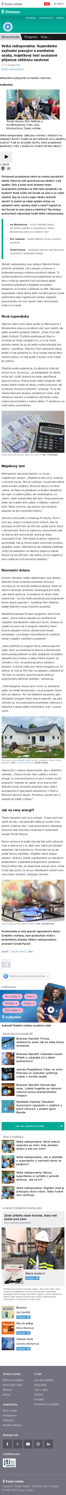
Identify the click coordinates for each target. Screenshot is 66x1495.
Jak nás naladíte (43, 1380)
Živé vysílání (11, 1010)
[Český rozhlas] (12, 4)
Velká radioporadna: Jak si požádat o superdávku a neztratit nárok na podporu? (39, 1160)
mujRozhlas (8, 987)
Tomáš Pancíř (18, 951)
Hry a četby (11, 996)
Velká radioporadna (13, 69)
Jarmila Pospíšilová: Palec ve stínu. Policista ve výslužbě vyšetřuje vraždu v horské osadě (39, 1073)
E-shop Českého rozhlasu (22, 1208)
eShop (7, 1394)
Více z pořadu (13, 1137)
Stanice (7, 1389)
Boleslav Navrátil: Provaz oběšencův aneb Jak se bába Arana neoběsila (40, 1042)
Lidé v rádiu (41, 1389)
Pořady (28, 1003)
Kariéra (38, 1394)
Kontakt (39, 1399)
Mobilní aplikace (12, 1425)
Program (31, 18)
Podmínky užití (40, 1486)
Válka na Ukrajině (13, 1380)
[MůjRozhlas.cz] (6, 85)
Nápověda (40, 1384)
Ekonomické (11, 37)
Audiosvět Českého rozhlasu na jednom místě (26, 1025)
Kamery (60, 18)
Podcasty (8, 1420)
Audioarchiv (46, 18)
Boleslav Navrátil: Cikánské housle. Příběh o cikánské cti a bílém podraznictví (39, 1057)
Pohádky (10, 1003)
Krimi (30, 996)
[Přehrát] (6, 157)
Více (45, 37)
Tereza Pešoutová (25, 763)
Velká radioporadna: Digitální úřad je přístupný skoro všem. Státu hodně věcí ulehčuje (40, 1191)
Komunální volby (13, 1384)
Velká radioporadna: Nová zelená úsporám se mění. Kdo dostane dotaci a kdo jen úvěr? (38, 1145)
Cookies (7, 1486)
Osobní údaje (22, 1486)
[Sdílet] (9, 168)
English (54, 1486)
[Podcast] (3, 168)
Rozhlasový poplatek (46, 1404)
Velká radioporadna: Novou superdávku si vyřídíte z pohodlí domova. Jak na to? (37, 1176)
